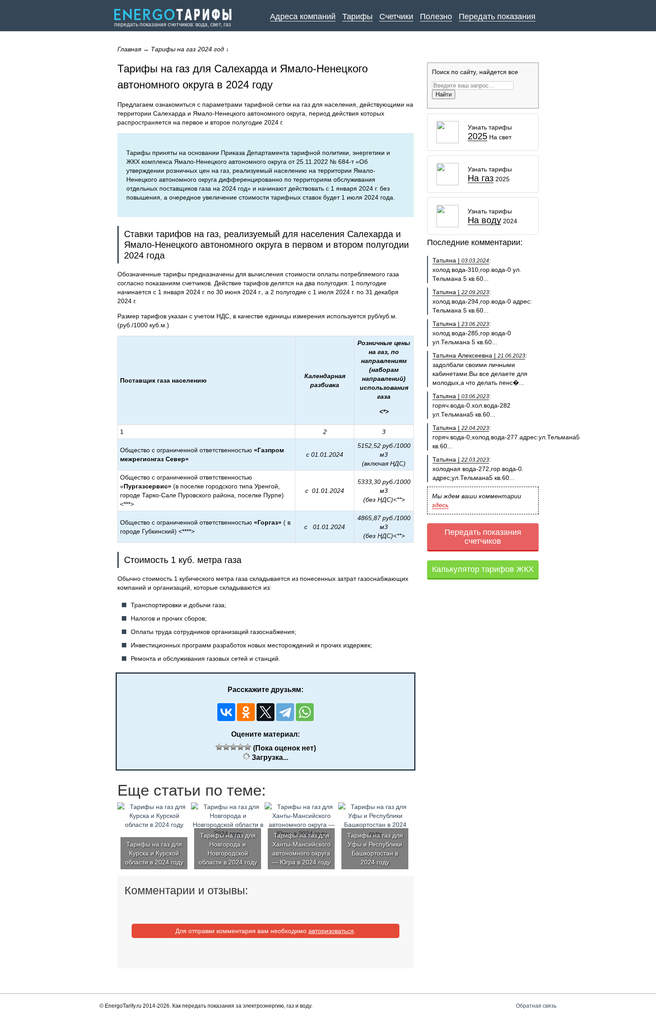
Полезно (436, 16)
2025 (477, 136)
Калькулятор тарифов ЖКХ (483, 569)
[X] (265, 712)
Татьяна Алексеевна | (478, 355)
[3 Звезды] (233, 747)
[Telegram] (285, 712)
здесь (440, 505)
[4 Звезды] (240, 747)
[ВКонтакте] (226, 712)
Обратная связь (536, 1006)
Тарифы (357, 16)
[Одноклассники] (246, 712)
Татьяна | (460, 260)
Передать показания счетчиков (482, 537)
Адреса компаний (303, 16)
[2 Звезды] (226, 747)
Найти (444, 94)
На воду (484, 220)
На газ (481, 178)
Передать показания (497, 16)
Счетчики (396, 16)
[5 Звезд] (247, 747)
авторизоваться (331, 930)
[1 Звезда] (219, 747)
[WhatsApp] (305, 712)
